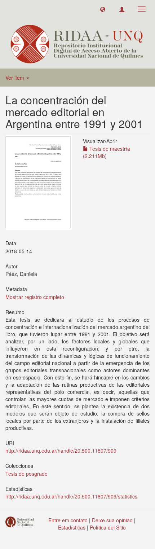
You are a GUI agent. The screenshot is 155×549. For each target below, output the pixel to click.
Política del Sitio (108, 527)
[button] (102, 9)
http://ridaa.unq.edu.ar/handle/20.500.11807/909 (60, 450)
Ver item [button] (15, 77)
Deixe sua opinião (112, 520)
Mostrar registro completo (34, 296)
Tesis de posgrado (26, 473)
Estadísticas (71, 527)
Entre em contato (68, 520)
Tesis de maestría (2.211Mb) (106, 152)
